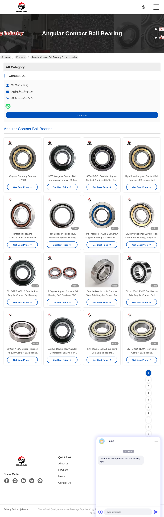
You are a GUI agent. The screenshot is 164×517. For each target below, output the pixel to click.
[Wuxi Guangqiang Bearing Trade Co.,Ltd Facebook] (7, 481)
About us (63, 463)
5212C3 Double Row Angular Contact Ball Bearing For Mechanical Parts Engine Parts (62, 353)
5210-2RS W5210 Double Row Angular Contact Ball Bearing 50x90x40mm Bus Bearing (22, 295)
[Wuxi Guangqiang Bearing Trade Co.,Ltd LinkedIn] (23, 481)
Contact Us (64, 482)
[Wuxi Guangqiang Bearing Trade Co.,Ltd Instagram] (15, 481)
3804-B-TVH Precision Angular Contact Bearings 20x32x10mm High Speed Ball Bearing (102, 180)
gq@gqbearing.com (22, 91)
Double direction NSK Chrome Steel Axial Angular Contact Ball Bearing (102, 295)
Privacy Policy (11, 509)
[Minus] (156, 441)
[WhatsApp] (8, 106)
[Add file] (100, 511)
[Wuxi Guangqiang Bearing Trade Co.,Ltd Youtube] (32, 481)
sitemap (25, 509)
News (61, 476)
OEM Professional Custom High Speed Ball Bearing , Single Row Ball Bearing (141, 237)
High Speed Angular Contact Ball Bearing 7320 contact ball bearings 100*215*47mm (141, 180)
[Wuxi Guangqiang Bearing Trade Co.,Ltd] (21, 7)
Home (7, 57)
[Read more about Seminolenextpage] (148, 427)
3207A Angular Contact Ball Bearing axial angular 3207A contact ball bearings (62, 180)
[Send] (156, 511)
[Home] (21, 464)
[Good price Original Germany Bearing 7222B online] (22, 156)
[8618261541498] (40, 481)
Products (20, 57)
